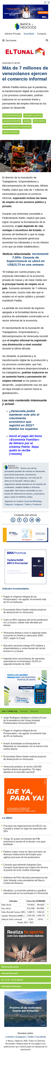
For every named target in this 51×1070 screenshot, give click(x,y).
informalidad (39, 121)
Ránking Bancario (10, 967)
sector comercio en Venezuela (16, 126)
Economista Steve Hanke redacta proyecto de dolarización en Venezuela (24, 611)
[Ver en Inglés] (45, 2)
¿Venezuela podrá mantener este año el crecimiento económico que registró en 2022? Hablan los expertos (24, 419)
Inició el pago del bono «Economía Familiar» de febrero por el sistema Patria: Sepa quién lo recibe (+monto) (25, 444)
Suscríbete (29, 34)
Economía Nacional (12, 115)
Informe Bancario (9, 973)
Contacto (41, 34)
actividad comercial (33, 115)
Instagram (18, 504)
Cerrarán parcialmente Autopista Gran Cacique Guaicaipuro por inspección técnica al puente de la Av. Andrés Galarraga (25, 867)
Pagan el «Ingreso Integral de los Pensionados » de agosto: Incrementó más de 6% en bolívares (24, 599)
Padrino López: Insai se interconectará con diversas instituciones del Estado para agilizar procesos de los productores (24, 854)
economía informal (11, 121)
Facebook (36, 504)
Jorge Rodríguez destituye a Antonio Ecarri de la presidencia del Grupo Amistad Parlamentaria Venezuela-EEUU (24, 720)
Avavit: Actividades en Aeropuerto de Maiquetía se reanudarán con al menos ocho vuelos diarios (25, 746)
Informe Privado (13, 34)
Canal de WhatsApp (33, 501)
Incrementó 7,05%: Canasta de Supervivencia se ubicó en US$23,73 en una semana (28, 259)
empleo (27, 121)
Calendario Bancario (11, 986)
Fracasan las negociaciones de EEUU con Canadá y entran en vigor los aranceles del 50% (24, 829)
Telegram (9, 504)
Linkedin (10, 1037)
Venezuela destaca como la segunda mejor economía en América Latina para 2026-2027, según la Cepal (25, 635)
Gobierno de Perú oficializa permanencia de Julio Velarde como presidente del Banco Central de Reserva (25, 880)
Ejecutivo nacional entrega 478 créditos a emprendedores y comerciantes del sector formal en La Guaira (24, 648)
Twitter (27, 504)
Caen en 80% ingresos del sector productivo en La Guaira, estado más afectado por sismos (25, 622)
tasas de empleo (10, 132)
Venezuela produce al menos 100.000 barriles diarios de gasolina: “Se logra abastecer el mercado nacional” (22, 769)
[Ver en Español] (49, 2)
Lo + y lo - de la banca (12, 980)
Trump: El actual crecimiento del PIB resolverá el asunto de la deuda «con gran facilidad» (24, 841)
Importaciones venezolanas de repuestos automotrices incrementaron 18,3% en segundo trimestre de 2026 (24, 661)
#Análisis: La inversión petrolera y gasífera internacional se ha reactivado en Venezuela (25, 891)
